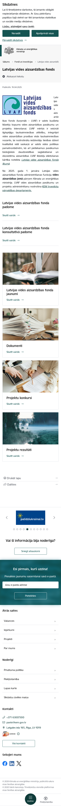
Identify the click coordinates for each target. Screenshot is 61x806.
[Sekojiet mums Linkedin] (11, 763)
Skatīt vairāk (9, 215)
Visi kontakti (18, 743)
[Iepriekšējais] (7, 517)
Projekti (8, 639)
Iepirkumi (9, 629)
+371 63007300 (15, 717)
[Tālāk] (54, 517)
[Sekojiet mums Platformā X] (18, 763)
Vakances (9, 620)
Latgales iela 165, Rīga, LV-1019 (24, 727)
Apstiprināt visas (45, 33)
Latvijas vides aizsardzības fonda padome (25, 205)
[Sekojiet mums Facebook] (4, 763)
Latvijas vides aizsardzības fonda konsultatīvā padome (25, 230)
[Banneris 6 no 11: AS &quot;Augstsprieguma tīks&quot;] (30, 517)
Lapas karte (10, 688)
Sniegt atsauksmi (30, 551)
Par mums (9, 648)
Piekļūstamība (11, 679)
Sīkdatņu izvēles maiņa (16, 697)
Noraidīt (16, 33)
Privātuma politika (13, 670)
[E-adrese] (8, 733)
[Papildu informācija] (18, 734)
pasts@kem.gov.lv (16, 722)
